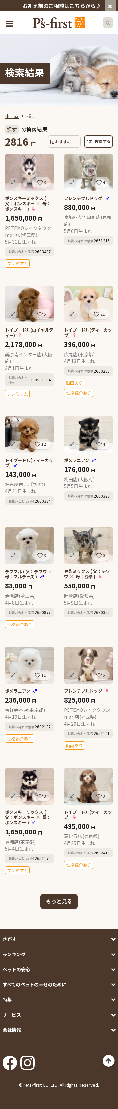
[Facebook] (10, 1060)
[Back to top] (109, 1061)
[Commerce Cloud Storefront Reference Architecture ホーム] (59, 22)
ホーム (12, 116)
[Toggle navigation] (10, 22)
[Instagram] (27, 1060)
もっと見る (59, 901)
